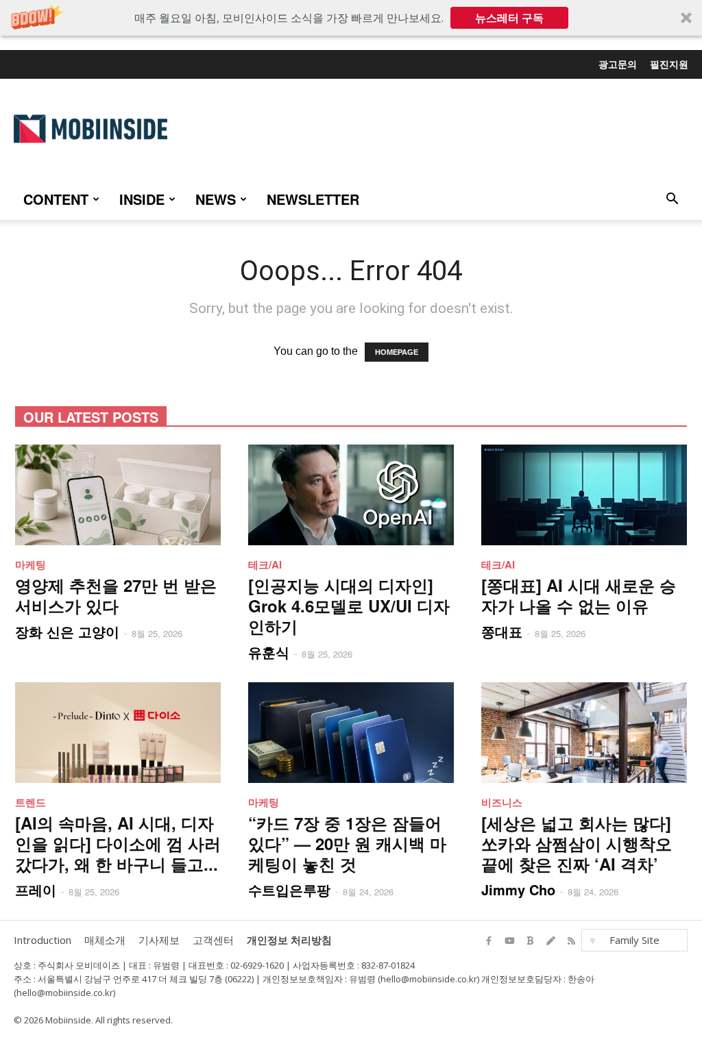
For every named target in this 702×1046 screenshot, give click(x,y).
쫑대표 (501, 631)
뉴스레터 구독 (509, 17)
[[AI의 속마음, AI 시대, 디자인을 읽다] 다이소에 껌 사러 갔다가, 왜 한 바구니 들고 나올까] (118, 732)
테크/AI (265, 564)
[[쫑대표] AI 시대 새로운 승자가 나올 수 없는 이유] (584, 495)
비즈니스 (501, 802)
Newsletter (313, 199)
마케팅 (30, 564)
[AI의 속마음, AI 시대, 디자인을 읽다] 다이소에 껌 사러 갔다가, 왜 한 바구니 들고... (118, 843)
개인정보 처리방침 (289, 940)
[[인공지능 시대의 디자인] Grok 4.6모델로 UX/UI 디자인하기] (351, 495)
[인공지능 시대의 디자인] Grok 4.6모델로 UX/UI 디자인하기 (349, 605)
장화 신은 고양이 (67, 631)
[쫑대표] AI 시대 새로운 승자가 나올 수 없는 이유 (578, 595)
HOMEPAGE (396, 352)
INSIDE (142, 199)
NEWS (215, 199)
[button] (351, 18)
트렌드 (30, 802)
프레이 (35, 889)
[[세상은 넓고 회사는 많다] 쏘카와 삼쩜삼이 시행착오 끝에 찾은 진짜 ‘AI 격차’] (584, 732)
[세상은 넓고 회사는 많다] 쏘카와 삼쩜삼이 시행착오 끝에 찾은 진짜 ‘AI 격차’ (576, 843)
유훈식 (268, 652)
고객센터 (213, 940)
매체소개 (104, 940)
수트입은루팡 (289, 889)
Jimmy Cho (518, 889)
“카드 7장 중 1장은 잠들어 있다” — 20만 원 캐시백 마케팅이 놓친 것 (347, 843)
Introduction (42, 940)
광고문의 (617, 64)
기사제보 (159, 940)
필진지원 (669, 64)
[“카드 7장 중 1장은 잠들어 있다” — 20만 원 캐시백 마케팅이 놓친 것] (351, 732)
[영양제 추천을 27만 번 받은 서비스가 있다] (118, 495)
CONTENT (55, 199)
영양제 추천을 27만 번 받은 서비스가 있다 (116, 595)
